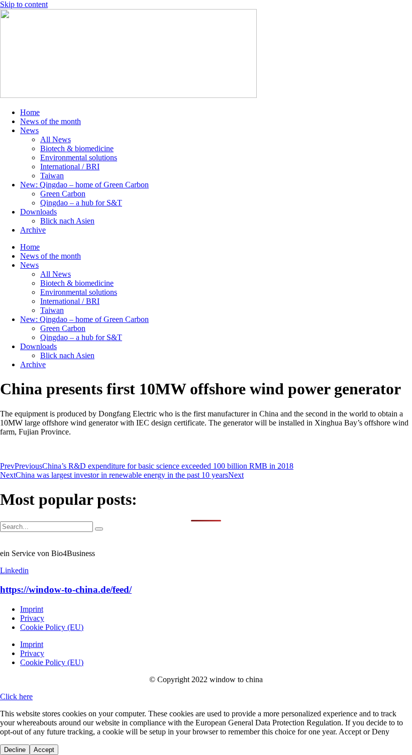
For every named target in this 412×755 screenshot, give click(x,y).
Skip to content (24, 4)
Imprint (31, 609)
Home (30, 112)
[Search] (99, 528)
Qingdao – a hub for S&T (81, 202)
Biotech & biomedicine (77, 148)
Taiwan (52, 175)
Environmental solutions (78, 157)
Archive (33, 230)
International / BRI (69, 166)
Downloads (38, 211)
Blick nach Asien (67, 221)
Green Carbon (62, 193)
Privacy (32, 618)
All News (55, 139)
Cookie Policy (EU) (51, 627)
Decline (15, 749)
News (29, 130)
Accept (44, 749)
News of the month (50, 121)
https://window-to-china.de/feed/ (66, 589)
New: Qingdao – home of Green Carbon (84, 184)
